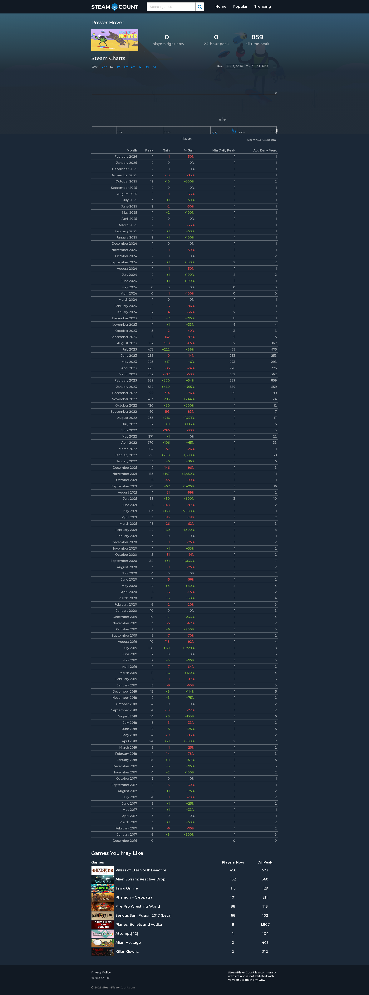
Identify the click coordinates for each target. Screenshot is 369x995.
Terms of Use (100, 978)
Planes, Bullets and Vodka (139, 924)
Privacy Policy (101, 972)
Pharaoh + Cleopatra (134, 897)
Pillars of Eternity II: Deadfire (141, 870)
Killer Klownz (127, 952)
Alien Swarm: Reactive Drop (140, 879)
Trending (262, 6)
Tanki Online (127, 888)
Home (220, 6)
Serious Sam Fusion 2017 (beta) (143, 915)
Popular (240, 6)
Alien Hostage (128, 943)
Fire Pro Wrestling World (138, 906)
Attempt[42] (127, 933)
